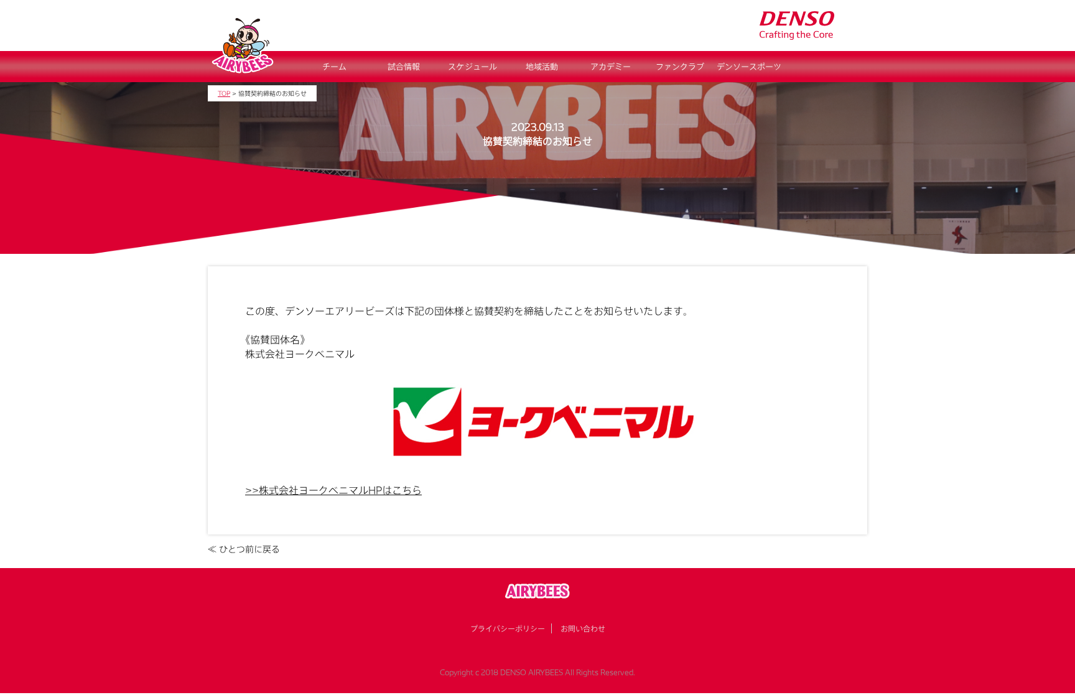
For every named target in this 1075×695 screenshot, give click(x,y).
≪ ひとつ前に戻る (244, 549)
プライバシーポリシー (507, 628)
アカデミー (610, 66)
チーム (334, 66)
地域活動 (542, 66)
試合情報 (404, 66)
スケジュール (472, 66)
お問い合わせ (583, 628)
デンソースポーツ (749, 66)
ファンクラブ (680, 66)
